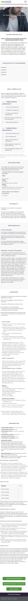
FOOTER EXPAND (14, 594)
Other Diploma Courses (15, 4)
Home (2, 4)
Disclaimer (10, 599)
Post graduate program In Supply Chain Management (12, 5)
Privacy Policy (3, 599)
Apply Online (14, 589)
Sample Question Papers (14, 578)
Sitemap (15, 599)
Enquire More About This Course (14, 583)
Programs (7, 4)
